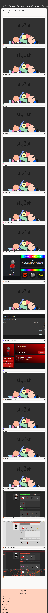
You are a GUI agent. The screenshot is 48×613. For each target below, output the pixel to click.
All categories (4, 605)
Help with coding (5, 604)
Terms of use (4, 610)
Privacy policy (4, 609)
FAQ (2, 602)
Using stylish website (5, 601)
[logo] (7, 2)
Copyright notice (5, 612)
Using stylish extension (6, 598)
